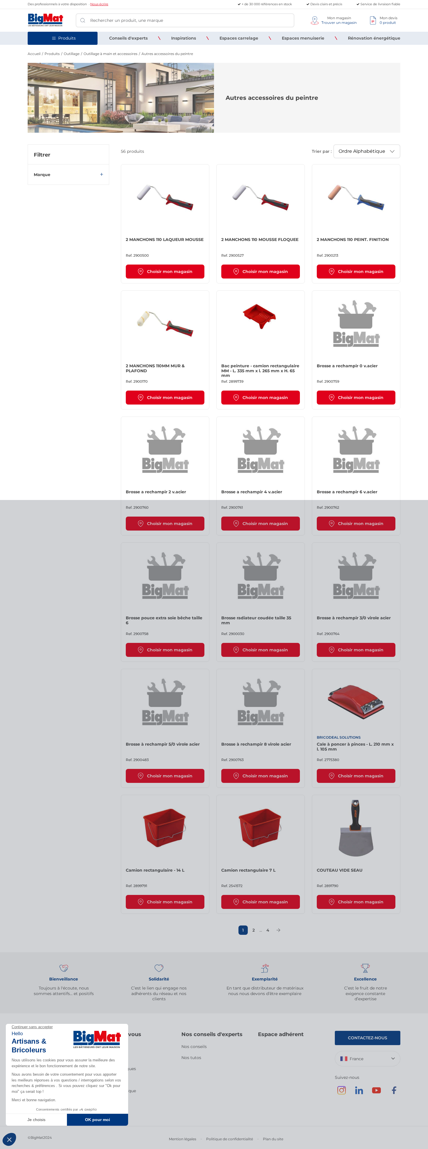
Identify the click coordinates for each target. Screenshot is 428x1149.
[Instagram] (341, 1093)
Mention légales (182, 1139)
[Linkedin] (359, 1093)
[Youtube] (376, 1093)
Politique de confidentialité (229, 1139)
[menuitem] (128, 38)
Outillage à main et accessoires (110, 54)
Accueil (34, 54)
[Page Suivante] (278, 930)
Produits (52, 54)
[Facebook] (394, 1093)
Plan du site (273, 1139)
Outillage (71, 54)
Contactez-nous (367, 1037)
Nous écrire (99, 4)
